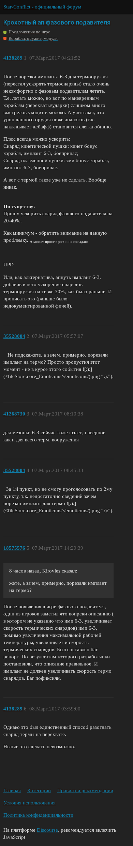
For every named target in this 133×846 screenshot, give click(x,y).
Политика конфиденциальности (38, 815)
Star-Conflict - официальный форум (42, 7)
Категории (39, 790)
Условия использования (29, 802)
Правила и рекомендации (85, 790)
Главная (12, 790)
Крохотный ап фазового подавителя (56, 22)
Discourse (47, 830)
